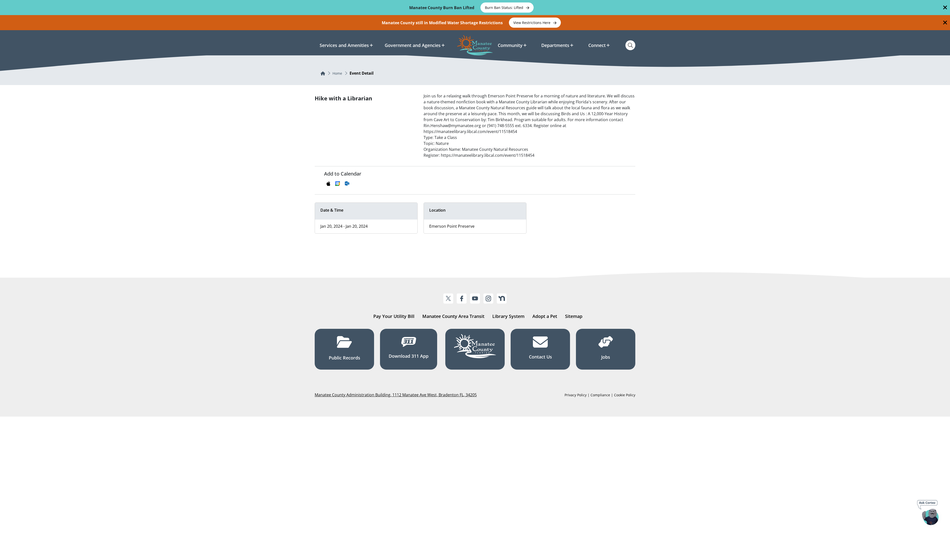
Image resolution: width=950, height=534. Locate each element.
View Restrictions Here (532, 22)
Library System (508, 316)
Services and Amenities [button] (344, 45)
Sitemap (573, 316)
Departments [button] (555, 45)
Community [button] (510, 45)
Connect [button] (597, 45)
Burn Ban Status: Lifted (504, 7)
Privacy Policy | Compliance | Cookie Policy (600, 395)
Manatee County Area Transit (453, 316)
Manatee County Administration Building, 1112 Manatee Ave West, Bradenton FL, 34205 (396, 395)
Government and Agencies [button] (413, 45)
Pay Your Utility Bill (393, 316)
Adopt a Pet (544, 316)
